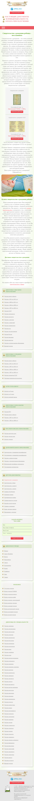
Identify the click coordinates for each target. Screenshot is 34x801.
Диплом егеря (7, 655)
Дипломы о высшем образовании (13, 290)
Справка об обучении (9, 491)
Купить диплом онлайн (10, 597)
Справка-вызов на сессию (10, 500)
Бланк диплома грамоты (10, 509)
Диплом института (9, 317)
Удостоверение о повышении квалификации (15, 455)
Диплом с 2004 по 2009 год (11, 305)
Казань (6, 568)
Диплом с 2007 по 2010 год (11, 366)
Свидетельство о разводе (10, 485)
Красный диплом (8, 346)
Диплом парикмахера (9, 699)
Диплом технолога (9, 734)
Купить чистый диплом (10, 614)
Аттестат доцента (8, 439)
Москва (6, 551)
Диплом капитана (8, 670)
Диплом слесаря (8, 722)
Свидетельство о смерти (10, 488)
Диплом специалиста (9, 314)
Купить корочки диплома (10, 603)
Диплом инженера (8, 664)
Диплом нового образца (10, 296)
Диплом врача (7, 649)
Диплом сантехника (9, 716)
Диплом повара (8, 708)
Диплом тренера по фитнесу (11, 740)
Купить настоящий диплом (11, 612)
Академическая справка (10, 497)
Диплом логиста (8, 681)
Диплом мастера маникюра (11, 687)
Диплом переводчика (9, 705)
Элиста (6, 562)
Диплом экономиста (9, 751)
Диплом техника (8, 731)
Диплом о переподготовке (10, 458)
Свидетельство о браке (9, 483)
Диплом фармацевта (9, 743)
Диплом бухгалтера (9, 640)
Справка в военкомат (9, 506)
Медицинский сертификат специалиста (14, 464)
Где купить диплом (9, 588)
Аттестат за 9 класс (9, 391)
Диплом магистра (8, 340)
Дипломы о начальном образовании (14, 406)
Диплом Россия (8, 334)
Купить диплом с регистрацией (12, 600)
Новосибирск (7, 559)
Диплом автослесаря (9, 631)
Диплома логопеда (9, 760)
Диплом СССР (7, 311)
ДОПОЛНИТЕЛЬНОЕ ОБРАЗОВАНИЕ (17, 447)
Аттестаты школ (12, 386)
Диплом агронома (8, 634)
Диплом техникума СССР (10, 375)
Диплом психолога (9, 713)
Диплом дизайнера (9, 652)
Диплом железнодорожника (11, 658)
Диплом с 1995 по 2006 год (11, 420)
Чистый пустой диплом (10, 503)
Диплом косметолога (9, 672)
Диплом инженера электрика (11, 667)
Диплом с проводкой (9, 322)
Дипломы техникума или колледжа (13, 378)
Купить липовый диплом (10, 606)
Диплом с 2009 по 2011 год (11, 302)
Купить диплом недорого (10, 594)
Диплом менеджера (9, 693)
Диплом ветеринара (9, 643)
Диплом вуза (7, 328)
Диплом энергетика (9, 754)
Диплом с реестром (9, 319)
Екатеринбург (7, 565)
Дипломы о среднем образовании (13, 355)
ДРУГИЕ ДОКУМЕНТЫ (13, 475)
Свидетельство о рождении (11, 480)
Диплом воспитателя (9, 646)
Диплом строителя (8, 728)
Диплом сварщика (8, 719)
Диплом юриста (8, 757)
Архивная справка (8, 494)
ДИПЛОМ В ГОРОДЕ (12, 546)
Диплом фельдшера (9, 746)
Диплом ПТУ (7, 411)
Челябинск (6, 571)
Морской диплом (8, 763)
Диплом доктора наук (9, 436)
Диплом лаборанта (9, 675)
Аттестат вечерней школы (10, 397)
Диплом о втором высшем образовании (14, 343)
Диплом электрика (9, 626)
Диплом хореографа (9, 748)
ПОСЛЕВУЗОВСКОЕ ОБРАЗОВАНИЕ (17, 428)
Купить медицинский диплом (11, 609)
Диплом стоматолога (9, 725)
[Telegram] (12, 9)
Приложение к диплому (10, 512)
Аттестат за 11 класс (9, 394)
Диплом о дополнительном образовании (14, 461)
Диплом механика (8, 696)
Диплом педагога (8, 702)
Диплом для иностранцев (10, 331)
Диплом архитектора (9, 637)
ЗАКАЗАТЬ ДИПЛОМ (17, 12)
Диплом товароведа (9, 737)
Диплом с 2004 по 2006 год (11, 369)
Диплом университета (9, 325)
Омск (5, 574)
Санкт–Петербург (8, 554)
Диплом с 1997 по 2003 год (11, 308)
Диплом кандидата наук (10, 433)
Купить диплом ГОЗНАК (10, 591)
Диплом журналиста (9, 661)
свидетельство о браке (17, 284)
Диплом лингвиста (9, 678)
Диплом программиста (10, 710)
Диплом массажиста (9, 684)
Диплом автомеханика (9, 629)
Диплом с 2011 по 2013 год (11, 299)
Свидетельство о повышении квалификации (15, 452)
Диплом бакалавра (8, 337)
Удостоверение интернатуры (11, 467)
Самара (6, 577)
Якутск (6, 556)
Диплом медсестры (9, 690)
